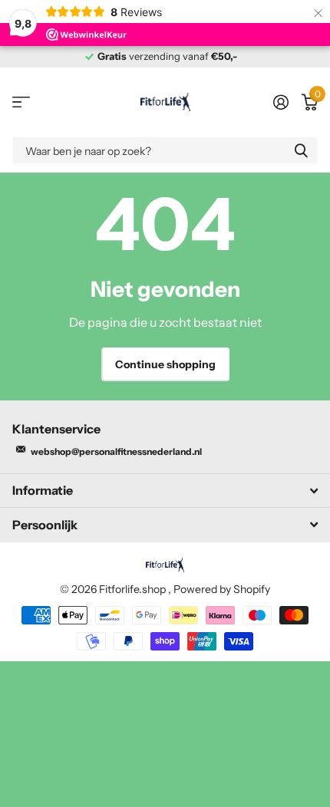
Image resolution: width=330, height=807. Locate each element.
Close (165, 490)
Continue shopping (165, 364)
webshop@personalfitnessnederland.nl (116, 451)
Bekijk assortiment (21, 102)
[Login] (280, 102)
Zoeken (301, 150)
